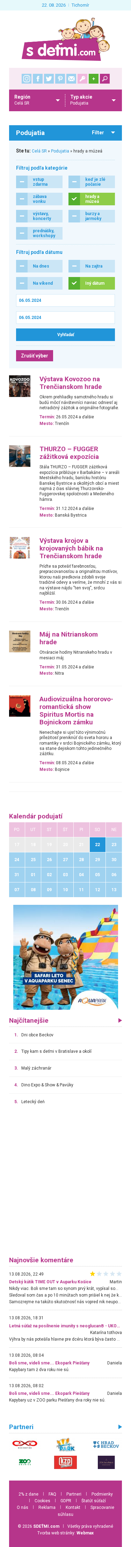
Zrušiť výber (34, 356)
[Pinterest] (60, 79)
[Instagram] (26, 79)
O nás (22, 1507)
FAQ (52, 1494)
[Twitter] (49, 79)
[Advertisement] (65, 1183)
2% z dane (28, 1494)
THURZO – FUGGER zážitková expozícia (69, 453)
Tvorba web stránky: (65, 1533)
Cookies (42, 1500)
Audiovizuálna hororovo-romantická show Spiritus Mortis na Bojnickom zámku (76, 710)
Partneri (73, 1494)
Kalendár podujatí (36, 816)
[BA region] (65, 957)
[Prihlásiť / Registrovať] (82, 79)
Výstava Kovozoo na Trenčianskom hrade (70, 383)
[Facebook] (38, 79)
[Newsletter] (71, 79)
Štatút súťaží (93, 1500)
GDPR (65, 1500)
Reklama (47, 1507)
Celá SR (39, 151)
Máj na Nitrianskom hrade (68, 638)
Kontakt (73, 1507)
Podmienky (102, 1494)
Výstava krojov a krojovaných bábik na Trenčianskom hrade (71, 548)
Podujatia (60, 151)
